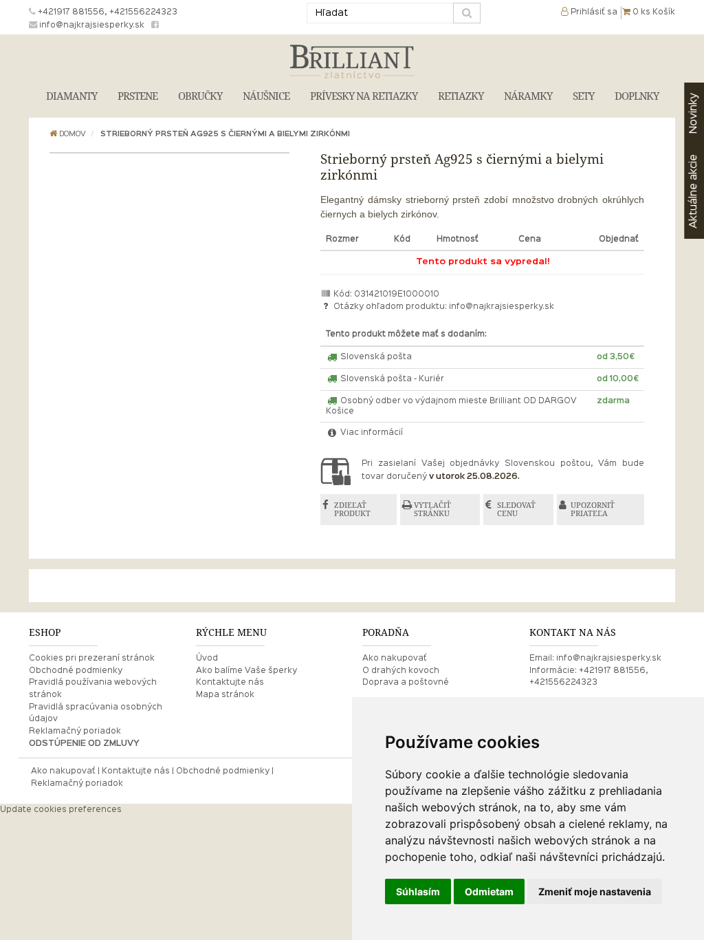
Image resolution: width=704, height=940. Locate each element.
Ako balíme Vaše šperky (246, 670)
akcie (693, 191)
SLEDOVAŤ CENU (516, 509)
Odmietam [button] (489, 891)
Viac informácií (370, 432)
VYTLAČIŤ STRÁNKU (432, 509)
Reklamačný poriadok (75, 731)
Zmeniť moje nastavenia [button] (594, 891)
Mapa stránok (225, 695)
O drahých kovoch (400, 670)
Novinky (693, 113)
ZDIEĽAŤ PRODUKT (352, 509)
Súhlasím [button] (418, 891)
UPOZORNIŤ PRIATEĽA (593, 509)
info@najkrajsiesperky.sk (501, 306)
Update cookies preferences (61, 810)
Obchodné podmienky (75, 670)
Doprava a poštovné (405, 682)
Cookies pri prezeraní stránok (92, 658)
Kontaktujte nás (230, 682)
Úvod (207, 658)
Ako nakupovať (394, 658)
